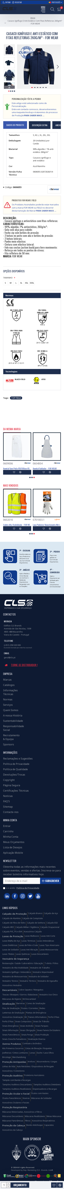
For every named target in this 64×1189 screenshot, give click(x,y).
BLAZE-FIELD (20, 379)
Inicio (32, 18)
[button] (20, 67)
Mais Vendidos (10, 485)
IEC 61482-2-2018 (42, 352)
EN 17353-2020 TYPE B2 (16, 331)
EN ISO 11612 (16, 351)
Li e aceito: (22, 888)
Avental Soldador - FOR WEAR (45, 468)
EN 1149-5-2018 (16, 310)
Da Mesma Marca (12, 429)
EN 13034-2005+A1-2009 (42, 311)
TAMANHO (8, 277)
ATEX (43, 379)
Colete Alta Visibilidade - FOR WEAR (17, 524)
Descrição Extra (39, 125)
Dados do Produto (15, 125)
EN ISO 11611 (42, 330)
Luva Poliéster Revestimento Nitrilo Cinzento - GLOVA (47, 524)
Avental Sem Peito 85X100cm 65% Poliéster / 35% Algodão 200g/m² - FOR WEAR (17, 468)
